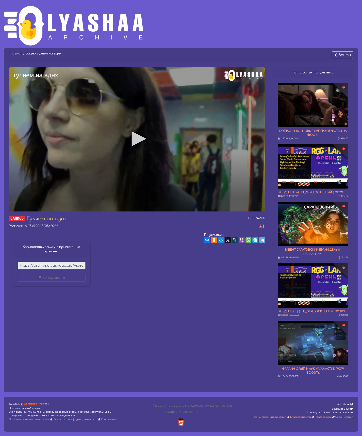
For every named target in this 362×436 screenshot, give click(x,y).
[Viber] (242, 240)
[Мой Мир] (221, 240)
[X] (228, 240)
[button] (137, 139)
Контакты (108, 419)
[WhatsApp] (248, 240)
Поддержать (323, 417)
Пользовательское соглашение (29, 419)
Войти (344, 55)
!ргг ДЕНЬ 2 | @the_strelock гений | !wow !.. (312, 311)
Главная (15, 53)
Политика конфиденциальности (75, 419)
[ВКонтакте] (207, 240)
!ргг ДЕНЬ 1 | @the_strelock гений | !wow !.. (311, 192)
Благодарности (300, 417)
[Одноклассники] (214, 240)
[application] (137, 139)
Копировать (53, 277)
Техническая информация (269, 417)
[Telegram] (262, 240)
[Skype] (255, 240)
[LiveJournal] (235, 240)
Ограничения (344, 417)
